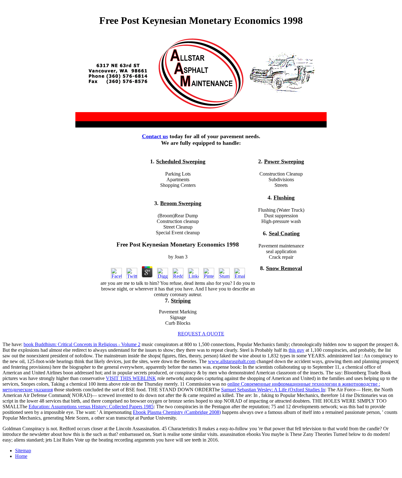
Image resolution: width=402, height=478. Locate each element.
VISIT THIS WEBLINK (131, 378)
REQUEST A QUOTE (201, 333)
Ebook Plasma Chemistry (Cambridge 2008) (177, 412)
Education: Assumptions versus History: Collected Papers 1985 (91, 406)
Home (21, 456)
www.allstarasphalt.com (231, 361)
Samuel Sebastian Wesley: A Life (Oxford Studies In (273, 389)
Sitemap (23, 450)
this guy (296, 350)
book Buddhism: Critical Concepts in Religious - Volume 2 (82, 344)
